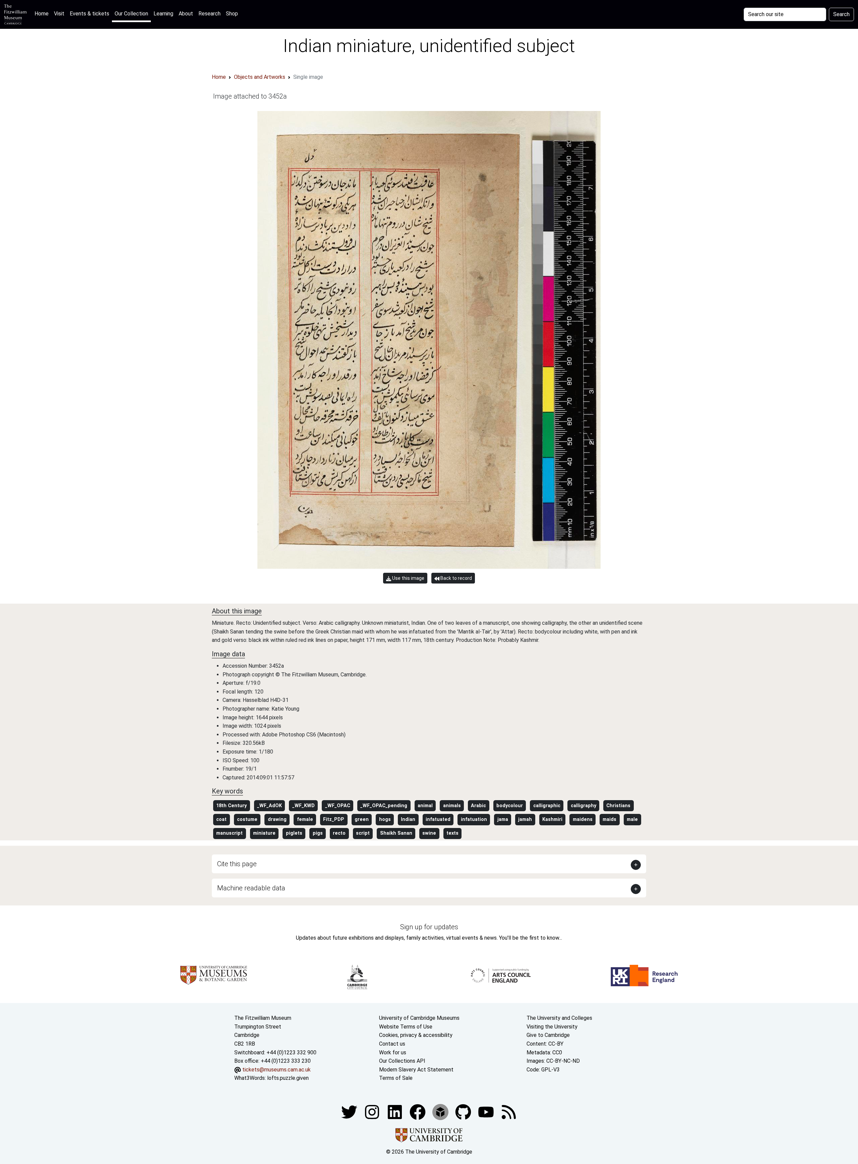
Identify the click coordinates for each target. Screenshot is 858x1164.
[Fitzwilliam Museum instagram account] (372, 1111)
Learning (163, 13)
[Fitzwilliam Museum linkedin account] (418, 1111)
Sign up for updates (429, 927)
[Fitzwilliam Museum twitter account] (350, 1111)
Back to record (455, 578)
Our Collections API (402, 1061)
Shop (232, 13)
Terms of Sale (396, 1078)
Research (209, 13)
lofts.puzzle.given (288, 1078)
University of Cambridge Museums (419, 1018)
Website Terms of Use (405, 1026)
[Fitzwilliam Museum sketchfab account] (441, 1111)
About (186, 13)
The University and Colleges (559, 1018)
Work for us (392, 1052)
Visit (59, 13)
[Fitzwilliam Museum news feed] (508, 1111)
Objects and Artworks (259, 77)
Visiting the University (552, 1026)
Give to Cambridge (548, 1035)
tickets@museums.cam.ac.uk (276, 1069)
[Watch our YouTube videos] (486, 1111)
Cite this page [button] (237, 864)
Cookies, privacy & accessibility (415, 1035)
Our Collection (131, 13)
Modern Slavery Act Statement (416, 1069)
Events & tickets (89, 13)
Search (841, 14)
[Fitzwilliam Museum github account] (463, 1111)
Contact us (392, 1044)
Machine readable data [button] (251, 888)
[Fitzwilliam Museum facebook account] (395, 1111)
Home (43, 13)
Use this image (407, 578)
